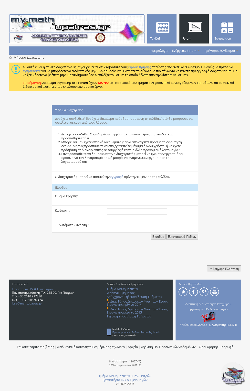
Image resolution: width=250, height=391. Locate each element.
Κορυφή (227, 347)
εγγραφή (116, 176)
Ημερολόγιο (159, 50)
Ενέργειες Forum (184, 50)
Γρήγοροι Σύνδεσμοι (220, 50)
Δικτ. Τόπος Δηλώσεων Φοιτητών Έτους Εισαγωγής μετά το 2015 (137, 311)
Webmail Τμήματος (121, 293)
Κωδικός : (62, 210)
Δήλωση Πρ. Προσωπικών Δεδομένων (168, 347)
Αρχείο (133, 347)
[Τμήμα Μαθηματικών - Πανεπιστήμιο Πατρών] (233, 385)
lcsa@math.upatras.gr (27, 303)
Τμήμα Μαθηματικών (122, 289)
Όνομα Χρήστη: (66, 196)
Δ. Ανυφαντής (217, 324)
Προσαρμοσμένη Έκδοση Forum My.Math (135, 332)
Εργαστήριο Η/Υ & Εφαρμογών (32, 289)
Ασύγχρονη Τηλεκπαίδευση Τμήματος (134, 296)
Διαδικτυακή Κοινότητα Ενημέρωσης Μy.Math (91, 347)
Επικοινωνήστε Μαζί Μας (35, 347)
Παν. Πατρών (141, 376)
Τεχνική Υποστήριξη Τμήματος (129, 316)
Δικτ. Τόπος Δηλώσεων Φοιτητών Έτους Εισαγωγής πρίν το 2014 (137, 303)
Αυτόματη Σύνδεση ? (73, 225)
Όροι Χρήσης (208, 347)
